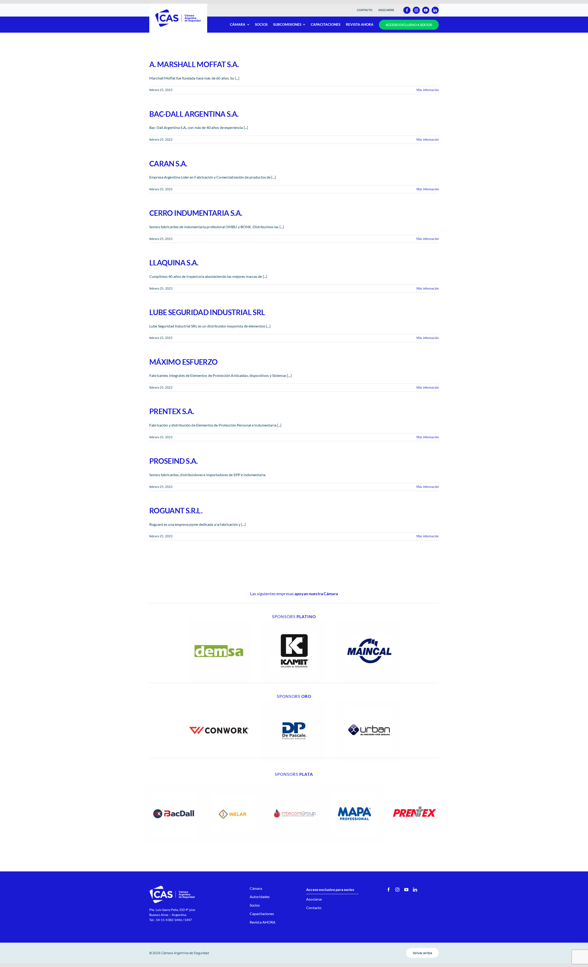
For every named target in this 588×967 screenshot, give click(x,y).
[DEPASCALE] (294, 700)
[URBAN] (369, 700)
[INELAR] (234, 785)
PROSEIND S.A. (173, 460)
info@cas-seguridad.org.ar (168, 925)
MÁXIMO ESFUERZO (183, 361)
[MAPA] (354, 785)
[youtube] (425, 10)
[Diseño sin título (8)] (219, 700)
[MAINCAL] (369, 620)
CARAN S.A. (168, 163)
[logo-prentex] (414, 785)
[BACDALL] (174, 785)
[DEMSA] (219, 620)
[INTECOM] (294, 785)
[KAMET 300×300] (294, 620)
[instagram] (416, 10)
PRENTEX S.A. (171, 411)
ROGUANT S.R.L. (175, 510)
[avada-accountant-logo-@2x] (178, 11)
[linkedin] (435, 10)
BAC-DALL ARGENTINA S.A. (193, 113)
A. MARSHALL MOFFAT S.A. (194, 64)
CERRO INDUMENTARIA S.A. (195, 212)
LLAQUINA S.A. (173, 262)
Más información (427, 90)
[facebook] (406, 10)
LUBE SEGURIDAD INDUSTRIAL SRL (207, 312)
